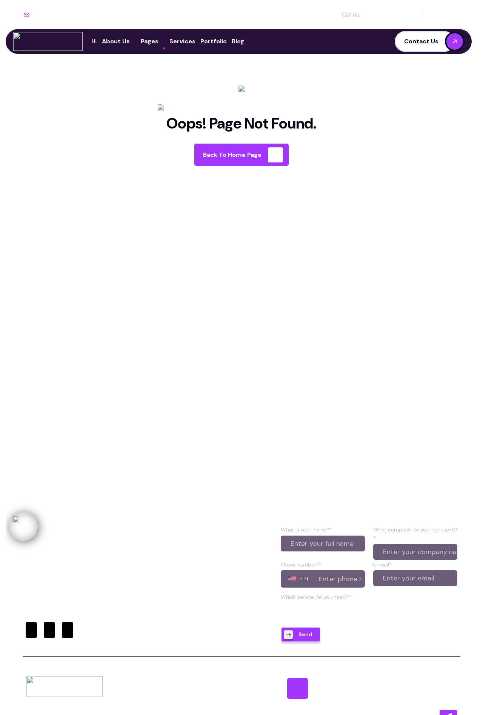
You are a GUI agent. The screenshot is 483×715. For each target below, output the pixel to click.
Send (305, 634)
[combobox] (296, 579)
